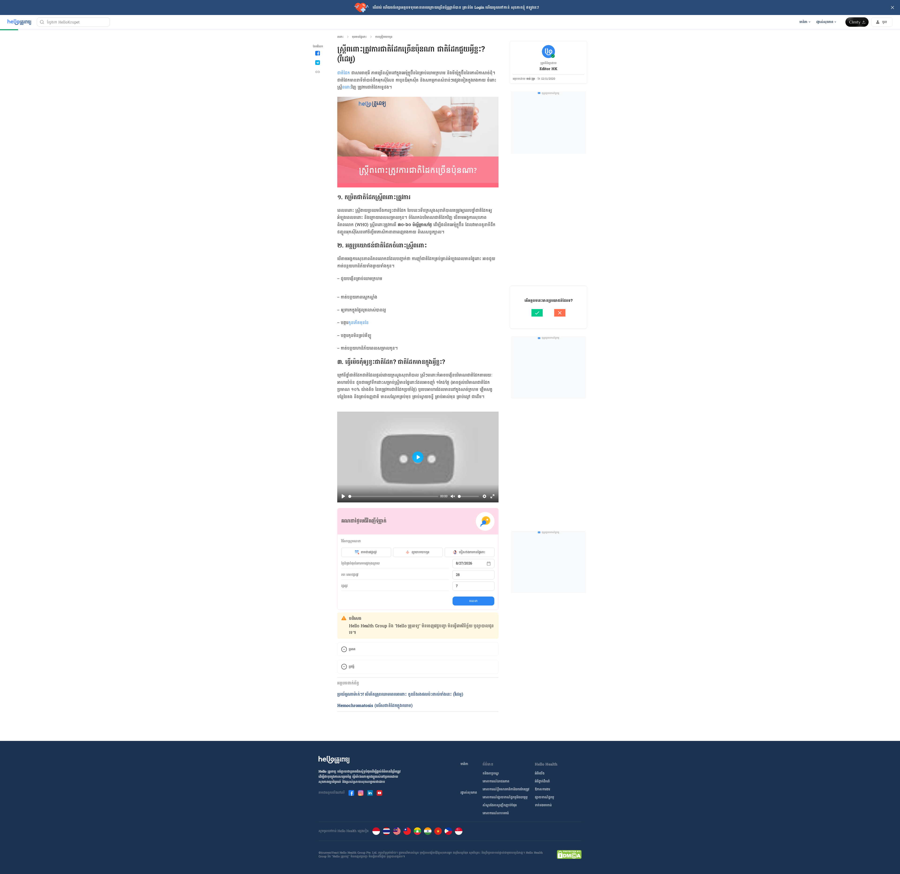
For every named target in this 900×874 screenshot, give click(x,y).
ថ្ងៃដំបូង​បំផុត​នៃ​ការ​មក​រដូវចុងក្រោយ (360, 563)
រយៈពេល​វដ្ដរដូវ (349, 574)
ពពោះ (340, 37)
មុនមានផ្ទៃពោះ (359, 37)
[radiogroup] (418, 552)
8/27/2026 (464, 563)
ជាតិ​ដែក (344, 73)
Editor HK (548, 68)
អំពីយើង (539, 773)
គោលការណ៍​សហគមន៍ (496, 813)
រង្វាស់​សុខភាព (469, 793)
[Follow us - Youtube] (379, 793)
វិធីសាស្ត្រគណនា (351, 541)
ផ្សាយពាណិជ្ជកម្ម (544, 797)
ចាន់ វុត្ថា (530, 78)
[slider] (393, 496)
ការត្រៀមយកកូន (383, 37)
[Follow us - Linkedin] (370, 793)
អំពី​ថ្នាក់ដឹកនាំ (542, 781)
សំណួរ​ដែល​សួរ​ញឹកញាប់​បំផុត (500, 805)
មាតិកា (464, 764)
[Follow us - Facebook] (351, 793)
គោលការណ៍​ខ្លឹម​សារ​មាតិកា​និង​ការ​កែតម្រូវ (506, 789)
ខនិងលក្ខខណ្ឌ (491, 773)
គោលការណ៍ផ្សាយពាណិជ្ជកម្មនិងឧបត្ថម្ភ (505, 797)
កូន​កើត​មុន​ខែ (358, 323)
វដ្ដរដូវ (344, 586)
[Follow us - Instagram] (361, 793)
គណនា (473, 601)
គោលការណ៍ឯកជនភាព (496, 781)
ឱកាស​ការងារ (542, 789)
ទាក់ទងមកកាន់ (543, 805)
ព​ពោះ (346, 87)
